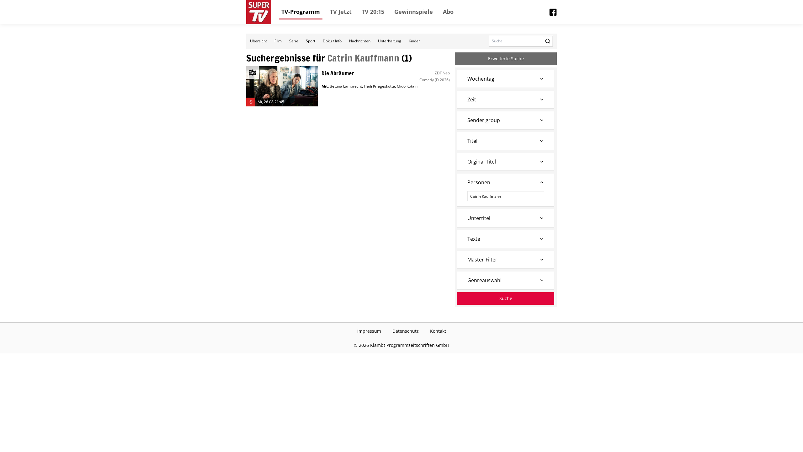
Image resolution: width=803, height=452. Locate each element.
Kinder (414, 41)
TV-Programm (300, 11)
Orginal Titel (481, 161)
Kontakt (438, 331)
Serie (293, 41)
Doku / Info (332, 41)
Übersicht (258, 41)
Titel (472, 140)
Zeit (471, 99)
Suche (505, 298)
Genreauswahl (484, 280)
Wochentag (480, 78)
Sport (310, 41)
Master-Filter (482, 259)
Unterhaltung (389, 41)
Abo (448, 11)
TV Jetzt (341, 11)
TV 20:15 (373, 11)
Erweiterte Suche (506, 59)
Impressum (369, 331)
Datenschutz (405, 331)
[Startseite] (259, 12)
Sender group (483, 120)
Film (278, 41)
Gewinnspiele (413, 11)
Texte (473, 238)
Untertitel (478, 218)
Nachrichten (359, 41)
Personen (478, 182)
